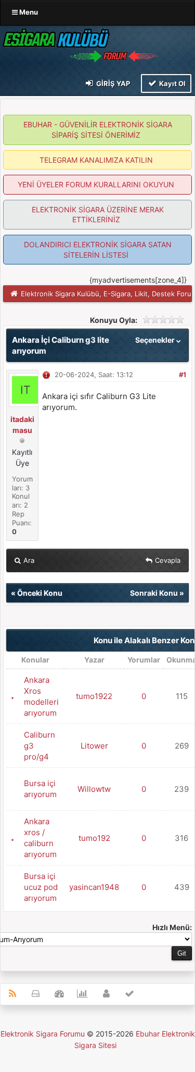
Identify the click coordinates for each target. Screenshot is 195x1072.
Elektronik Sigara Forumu (43, 1033)
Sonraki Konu (154, 592)
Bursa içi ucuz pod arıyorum (41, 887)
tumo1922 (94, 696)
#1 (182, 374)
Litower (94, 746)
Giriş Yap (112, 83)
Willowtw (94, 789)
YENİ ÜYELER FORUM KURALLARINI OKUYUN (96, 184)
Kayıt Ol (172, 83)
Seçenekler (155, 339)
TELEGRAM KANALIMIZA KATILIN (96, 159)
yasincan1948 (94, 887)
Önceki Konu (39, 592)
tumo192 (94, 838)
